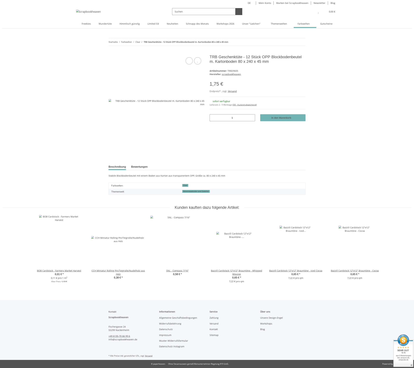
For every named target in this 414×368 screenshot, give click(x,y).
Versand (232, 91)
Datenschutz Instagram (171, 346)
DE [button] (249, 3)
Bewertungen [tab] (139, 166)
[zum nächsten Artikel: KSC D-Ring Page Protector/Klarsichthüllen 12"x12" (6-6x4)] (302, 42)
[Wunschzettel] (318, 11)
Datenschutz (166, 329)
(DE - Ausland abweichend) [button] (245, 104)
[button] (311, 11)
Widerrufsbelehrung (170, 323)
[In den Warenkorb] (111, 53)
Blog (333, 3)
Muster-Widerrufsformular (173, 340)
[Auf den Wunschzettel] (197, 60)
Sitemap (214, 335)
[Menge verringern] (213, 117)
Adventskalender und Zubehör (196, 191)
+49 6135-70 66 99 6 (119, 336)
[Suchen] (238, 11)
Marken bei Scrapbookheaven (292, 3)
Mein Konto (265, 3)
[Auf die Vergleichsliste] (189, 60)
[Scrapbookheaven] (88, 11)
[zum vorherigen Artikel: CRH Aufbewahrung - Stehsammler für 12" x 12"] (295, 42)
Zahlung (214, 317)
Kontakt (214, 329)
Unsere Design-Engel (271, 317)
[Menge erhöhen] (251, 117)
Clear (185, 185)
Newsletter (319, 3)
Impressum (165, 335)
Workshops (266, 323)
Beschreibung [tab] (117, 166)
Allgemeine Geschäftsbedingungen (178, 317)
